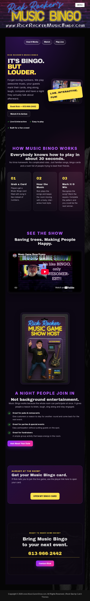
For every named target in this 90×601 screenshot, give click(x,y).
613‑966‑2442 (45, 553)
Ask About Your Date (20, 443)
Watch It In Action (18, 114)
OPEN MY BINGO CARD (45, 496)
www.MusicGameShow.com (34, 594)
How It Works (32, 42)
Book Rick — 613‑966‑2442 (23, 106)
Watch (47, 42)
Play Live (60, 42)
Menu (80, 5)
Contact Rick (45, 563)
